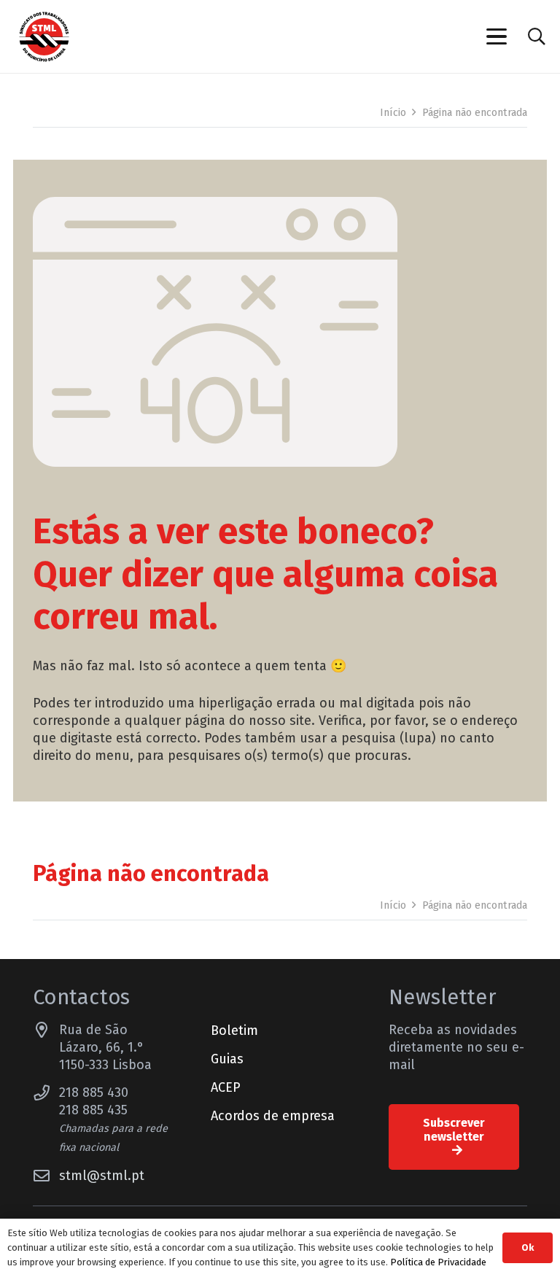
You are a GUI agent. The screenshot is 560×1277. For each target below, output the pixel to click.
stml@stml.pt (101, 1176)
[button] (496, 36)
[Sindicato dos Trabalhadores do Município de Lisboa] (44, 37)
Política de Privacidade (438, 1262)
